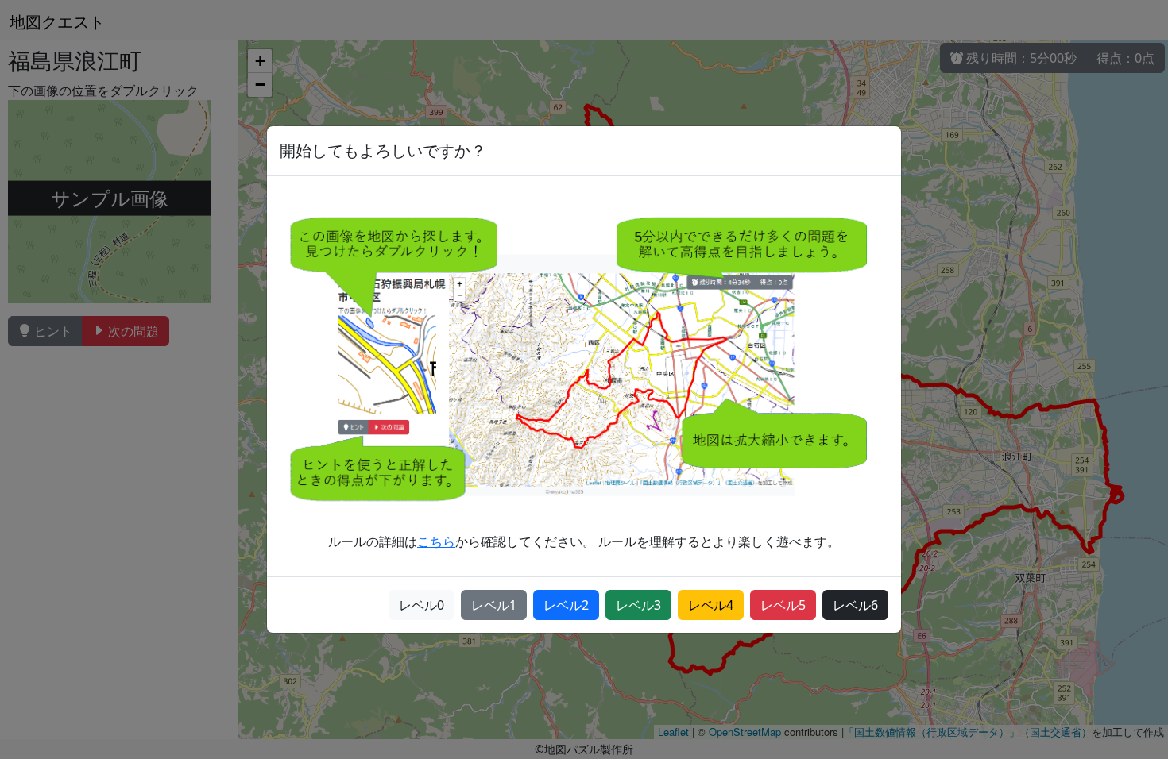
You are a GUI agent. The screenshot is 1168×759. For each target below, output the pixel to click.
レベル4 (710, 605)
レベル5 (783, 605)
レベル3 (638, 605)
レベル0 (421, 605)
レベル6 (855, 605)
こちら (436, 541)
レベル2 (566, 605)
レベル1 (493, 605)
